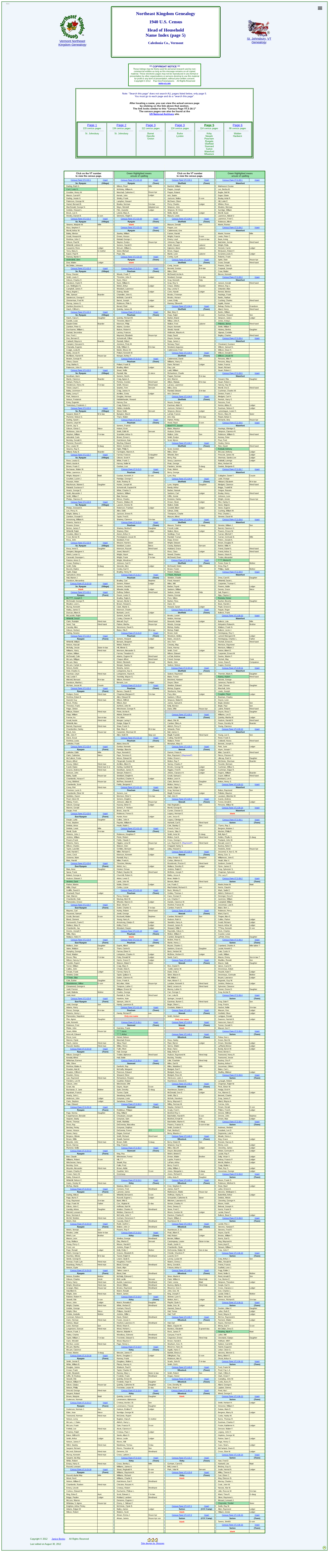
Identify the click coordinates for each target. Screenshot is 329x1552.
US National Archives (161, 114)
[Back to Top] (324, 1549)
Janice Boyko (58, 1539)
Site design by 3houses (152, 1543)
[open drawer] (320, 9)
